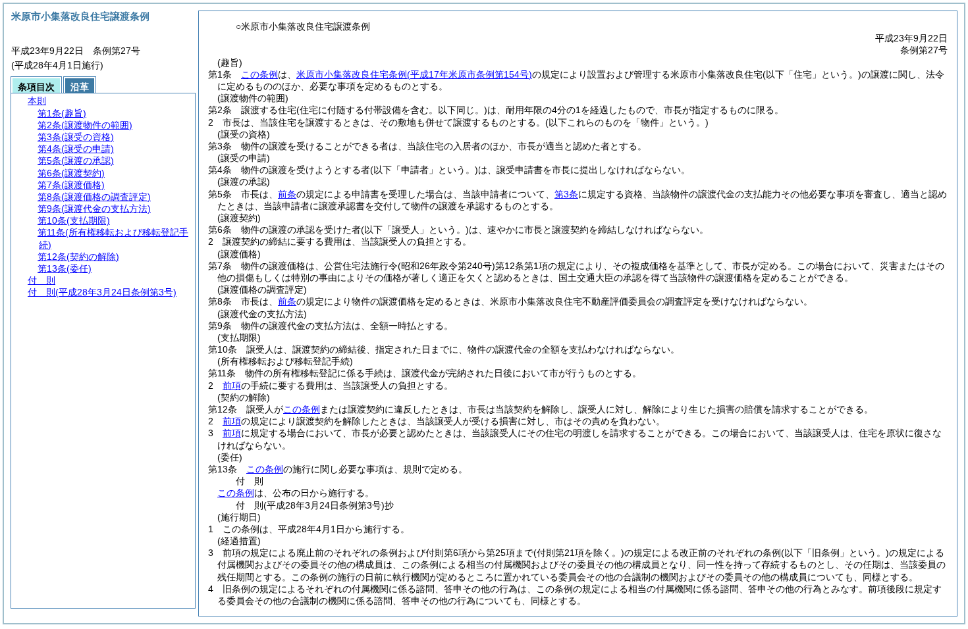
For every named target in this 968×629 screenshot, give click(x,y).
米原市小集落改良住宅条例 (414, 74)
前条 (287, 194)
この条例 (259, 74)
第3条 (566, 194)
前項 (232, 385)
